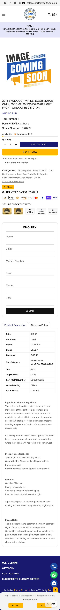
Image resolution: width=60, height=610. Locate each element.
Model (9, 285)
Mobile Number (15, 261)
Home (29, 26)
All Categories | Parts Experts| (32, 170)
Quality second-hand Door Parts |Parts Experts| (25, 174)
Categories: (9, 170)
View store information (16, 162)
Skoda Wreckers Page (13, 181)
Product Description (15, 325)
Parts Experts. (22, 590)
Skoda (37, 177)
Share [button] (10, 187)
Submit (30, 311)
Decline (44, 605)
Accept (16, 605)
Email (9, 248)
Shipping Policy (39, 325)
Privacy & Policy (30, 599)
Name (9, 236)
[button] (5, 14)
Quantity (6, 139)
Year (8, 273)
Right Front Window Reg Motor (17, 177)
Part (8, 297)
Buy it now (30, 152)
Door (51, 170)
